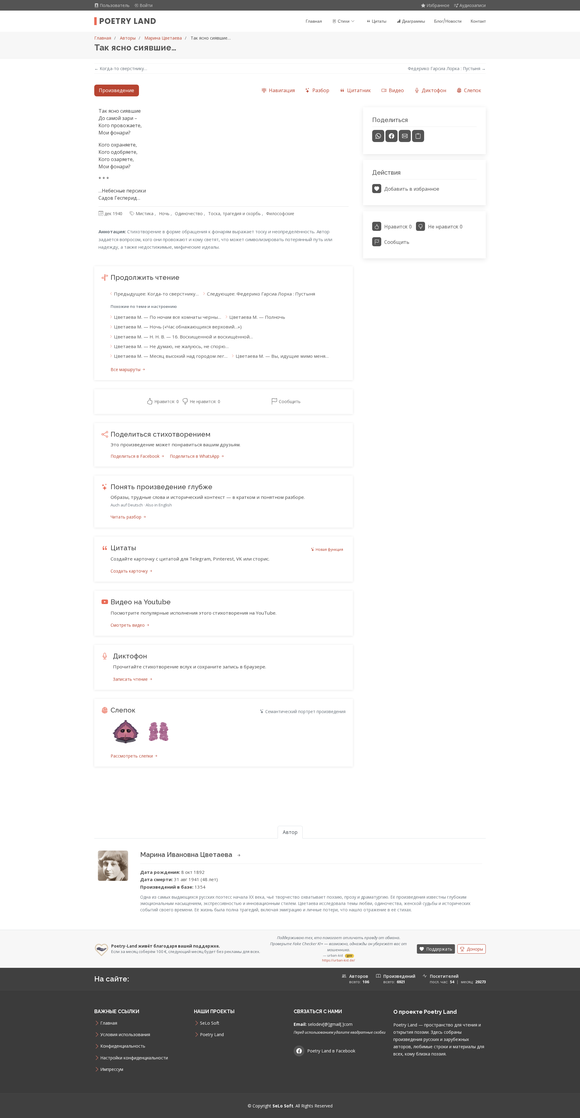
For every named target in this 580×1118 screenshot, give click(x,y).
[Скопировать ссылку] (418, 136)
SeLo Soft (209, 1023)
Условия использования (125, 1034)
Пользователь (115, 5)
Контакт (478, 21)
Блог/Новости (448, 21)
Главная (314, 21)
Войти (146, 5)
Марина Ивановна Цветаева (187, 854)
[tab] (278, 90)
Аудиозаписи (472, 5)
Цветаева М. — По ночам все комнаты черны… (167, 317)
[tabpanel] (290, 444)
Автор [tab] (290, 832)
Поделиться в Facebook (136, 456)
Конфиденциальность (122, 1046)
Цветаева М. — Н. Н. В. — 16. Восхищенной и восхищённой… (183, 336)
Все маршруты (126, 369)
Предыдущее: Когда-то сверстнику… (156, 293)
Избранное (438, 5)
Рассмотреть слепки (132, 756)
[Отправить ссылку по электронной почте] (405, 136)
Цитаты (379, 21)
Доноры (474, 949)
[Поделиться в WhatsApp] (378, 136)
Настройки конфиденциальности (134, 1058)
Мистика (144, 213)
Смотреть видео (128, 625)
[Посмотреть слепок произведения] (126, 732)
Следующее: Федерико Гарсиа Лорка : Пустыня (261, 293)
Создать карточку (130, 571)
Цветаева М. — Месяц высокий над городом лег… (170, 356)
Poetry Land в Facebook (331, 1051)
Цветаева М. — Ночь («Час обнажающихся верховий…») (178, 326)
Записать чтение (131, 679)
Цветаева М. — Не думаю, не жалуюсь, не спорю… (171, 346)
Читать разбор (127, 517)
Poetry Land (127, 21)
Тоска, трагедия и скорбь (234, 213)
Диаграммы (413, 21)
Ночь (164, 213)
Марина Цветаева (163, 38)
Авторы (128, 38)
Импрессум (111, 1069)
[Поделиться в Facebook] (391, 136)
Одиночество (189, 213)
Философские (280, 213)
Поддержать (438, 949)
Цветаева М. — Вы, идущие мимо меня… (282, 356)
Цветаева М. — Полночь (257, 317)
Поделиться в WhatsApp (195, 456)
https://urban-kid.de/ (338, 960)
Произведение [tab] (116, 90)
